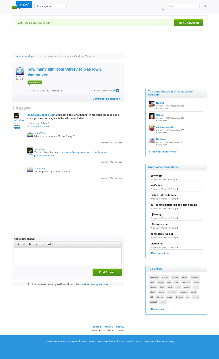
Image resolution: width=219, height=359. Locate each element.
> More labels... (158, 309)
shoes (152, 292)
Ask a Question (189, 22)
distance (179, 297)
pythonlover (19, 120)
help (162, 287)
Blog (171, 341)
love (176, 282)
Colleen (160, 114)
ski (151, 297)
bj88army (156, 214)
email (193, 292)
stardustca (157, 243)
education (172, 292)
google (187, 287)
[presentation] (18, 244)
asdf (152, 282)
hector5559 (39, 133)
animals (175, 277)
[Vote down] (37, 90)
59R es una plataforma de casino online (174, 204)
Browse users (52, 341)
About (114, 341)
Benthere (161, 139)
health (184, 277)
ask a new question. (95, 284)
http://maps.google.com (41, 114)
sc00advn (156, 185)
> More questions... (160, 253)
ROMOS (160, 102)
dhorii (18, 76)
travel (196, 282)
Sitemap (163, 341)
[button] (18, 244)
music (170, 287)
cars (178, 287)
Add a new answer (24, 238)
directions (186, 282)
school (163, 301)
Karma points (125, 341)
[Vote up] (30, 90)
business (183, 292)
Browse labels (87, 341)
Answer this (35, 82)
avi (188, 297)
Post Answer (107, 272)
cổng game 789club (162, 233)
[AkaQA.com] (22, 5)
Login (204, 6)
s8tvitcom (156, 175)
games (165, 277)
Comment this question (106, 98)
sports (195, 297)
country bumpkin (165, 127)
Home (18, 56)
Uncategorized (31, 56)
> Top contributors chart (163, 151)
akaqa (169, 297)
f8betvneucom (159, 224)
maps (161, 292)
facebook (195, 277)
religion (161, 282)
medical (153, 301)
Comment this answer (38, 126)
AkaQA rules (102, 341)
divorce (160, 297)
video (196, 287)
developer (154, 277)
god (169, 282)
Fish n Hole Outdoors (163, 195)
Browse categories (70, 341)
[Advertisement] (74, 44)
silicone (153, 287)
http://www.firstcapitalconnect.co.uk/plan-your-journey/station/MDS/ (70, 154)
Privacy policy (150, 341)
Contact (137, 341)
